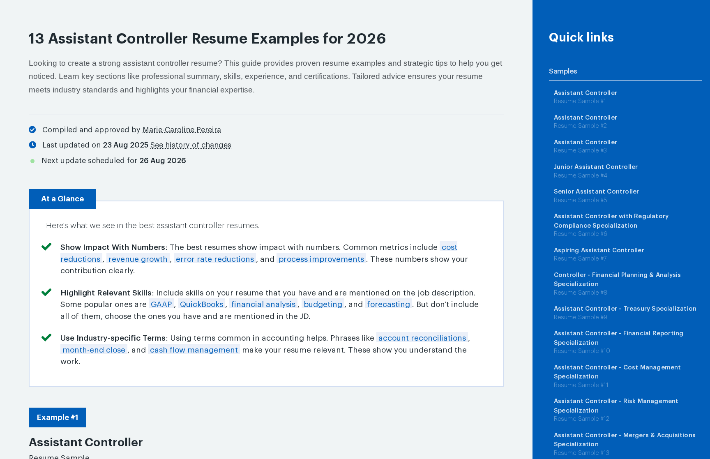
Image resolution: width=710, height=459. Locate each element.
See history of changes (190, 145)
